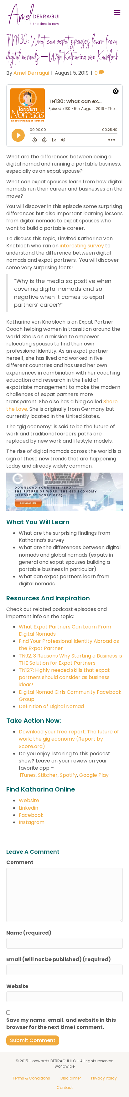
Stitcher (48, 775)
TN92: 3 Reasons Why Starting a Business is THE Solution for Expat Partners (70, 659)
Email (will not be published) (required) (58, 959)
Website (29, 800)
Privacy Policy (104, 1078)
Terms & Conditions (31, 1078)
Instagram (31, 822)
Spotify (68, 775)
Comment (20, 862)
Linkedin (28, 808)
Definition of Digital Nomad (51, 706)
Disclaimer (70, 1078)
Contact (65, 1087)
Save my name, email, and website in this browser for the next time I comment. (61, 1023)
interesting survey (82, 245)
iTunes (28, 775)
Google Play (94, 775)
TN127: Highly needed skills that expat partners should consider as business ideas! (64, 677)
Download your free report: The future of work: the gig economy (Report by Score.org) (69, 739)
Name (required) (28, 932)
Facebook (31, 815)
